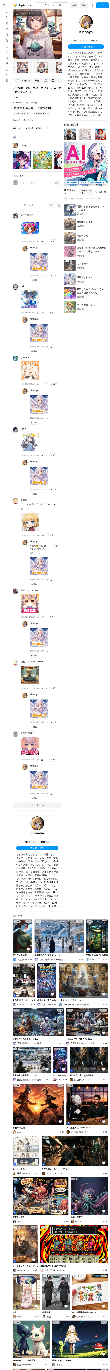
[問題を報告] (46, 241)
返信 (55, 241)
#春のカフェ (18, 128)
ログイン (103, 5)
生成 (74, 5)
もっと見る (99, 192)
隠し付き (27, 205)
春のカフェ (28, 120)
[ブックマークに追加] (45, 80)
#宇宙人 (39, 128)
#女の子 (30, 128)
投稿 (84, 5)
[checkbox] (22, 205)
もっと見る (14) (37, 805)
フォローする (37, 848)
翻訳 (14, 136)
